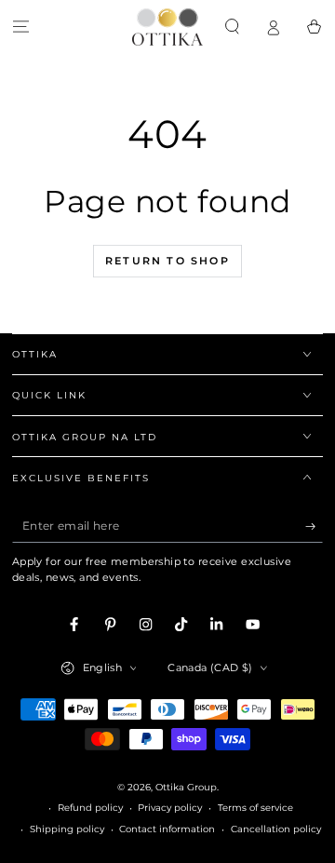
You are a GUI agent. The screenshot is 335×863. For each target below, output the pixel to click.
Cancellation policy (276, 829)
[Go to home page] (167, 27)
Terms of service (255, 808)
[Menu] (20, 26)
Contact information (167, 829)
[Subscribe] (314, 526)
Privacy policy (170, 808)
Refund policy (90, 808)
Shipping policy (67, 829)
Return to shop (167, 260)
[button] (231, 26)
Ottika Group (186, 787)
